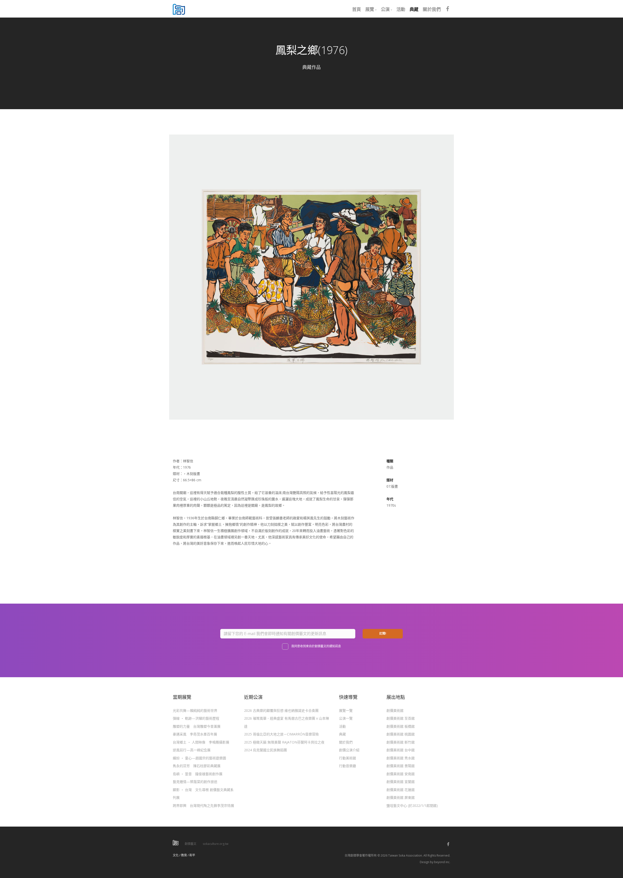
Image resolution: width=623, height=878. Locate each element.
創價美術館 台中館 (400, 750)
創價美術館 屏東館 (400, 797)
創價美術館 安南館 (400, 774)
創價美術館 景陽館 (400, 765)
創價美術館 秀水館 (400, 758)
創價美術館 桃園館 (400, 734)
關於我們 (346, 742)
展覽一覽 (346, 710)
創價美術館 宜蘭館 (400, 781)
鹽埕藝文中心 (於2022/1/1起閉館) (412, 805)
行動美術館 (347, 758)
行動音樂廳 (347, 765)
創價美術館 (394, 710)
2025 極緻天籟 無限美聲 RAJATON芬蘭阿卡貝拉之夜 (284, 742)
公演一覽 (346, 718)
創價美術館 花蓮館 (400, 789)
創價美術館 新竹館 (400, 742)
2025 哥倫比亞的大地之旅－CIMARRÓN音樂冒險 (281, 734)
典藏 (342, 734)
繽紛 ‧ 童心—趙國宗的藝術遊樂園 (199, 758)
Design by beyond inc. (435, 862)
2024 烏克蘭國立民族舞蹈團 (265, 750)
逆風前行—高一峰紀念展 (192, 750)
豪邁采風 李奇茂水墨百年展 (195, 734)
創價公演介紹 (349, 750)
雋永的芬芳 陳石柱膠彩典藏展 (196, 765)
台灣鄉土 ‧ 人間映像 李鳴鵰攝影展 (201, 742)
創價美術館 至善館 (400, 718)
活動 (342, 726)
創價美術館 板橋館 (400, 726)
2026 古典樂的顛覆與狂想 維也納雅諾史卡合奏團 (281, 710)
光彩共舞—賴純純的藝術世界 (195, 710)
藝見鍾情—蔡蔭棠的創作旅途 (195, 781)
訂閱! (382, 633)
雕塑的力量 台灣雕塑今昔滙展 (196, 726)
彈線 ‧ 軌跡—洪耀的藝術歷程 (196, 718)
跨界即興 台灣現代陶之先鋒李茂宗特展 (203, 805)
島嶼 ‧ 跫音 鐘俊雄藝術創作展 (197, 774)
